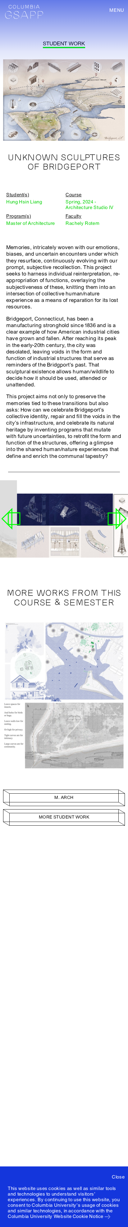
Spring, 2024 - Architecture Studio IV (90, 204)
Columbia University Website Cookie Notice (55, 1216)
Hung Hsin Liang (24, 202)
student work (64, 43)
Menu (116, 10)
